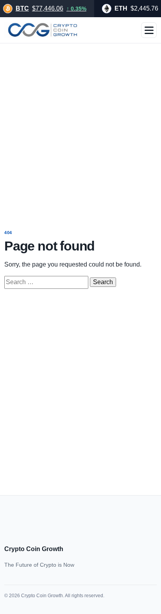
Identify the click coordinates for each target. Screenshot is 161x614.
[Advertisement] (80, 130)
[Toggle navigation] (149, 30)
